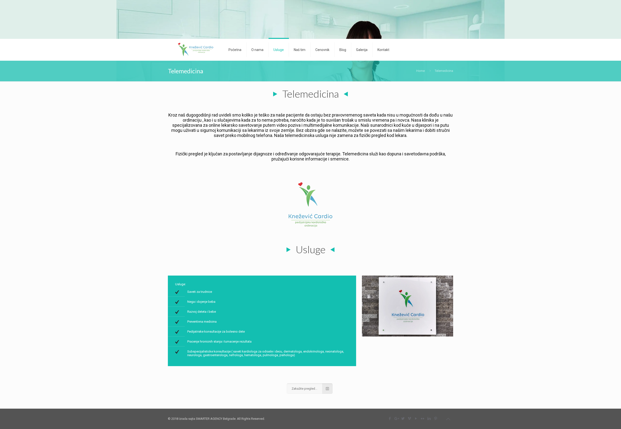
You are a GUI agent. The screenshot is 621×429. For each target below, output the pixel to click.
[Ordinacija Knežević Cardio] (194, 50)
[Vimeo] (409, 418)
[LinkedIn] (429, 418)
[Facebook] (389, 418)
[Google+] (396, 418)
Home (420, 71)
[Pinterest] (435, 418)
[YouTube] (415, 418)
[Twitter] (402, 418)
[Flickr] (422, 418)
